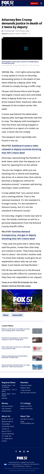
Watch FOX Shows (26, 409)
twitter (20, 451)
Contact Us (5, 429)
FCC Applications (7, 438)
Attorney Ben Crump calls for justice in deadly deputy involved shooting (20, 62)
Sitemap (4, 398)
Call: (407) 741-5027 (26, 419)
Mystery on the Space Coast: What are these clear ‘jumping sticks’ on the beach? (16, 329)
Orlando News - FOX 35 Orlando (8, 386)
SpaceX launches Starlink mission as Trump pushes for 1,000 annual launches (16, 365)
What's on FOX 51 (8, 419)
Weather (24, 382)
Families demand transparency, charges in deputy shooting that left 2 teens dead (19, 235)
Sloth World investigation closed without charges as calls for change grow (15, 338)
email (27, 451)
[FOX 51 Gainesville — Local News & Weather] (8, 3)
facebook (16, 451)
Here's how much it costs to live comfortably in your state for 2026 (16, 347)
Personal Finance (7, 406)
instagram (24, 451)
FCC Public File (6, 436)
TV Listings (25, 403)
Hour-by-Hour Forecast (28, 393)
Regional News (8, 382)
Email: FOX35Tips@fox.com (27, 422)
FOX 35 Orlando (20, 31)
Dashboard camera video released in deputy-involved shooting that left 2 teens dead (21, 149)
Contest (4, 441)
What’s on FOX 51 (26, 406)
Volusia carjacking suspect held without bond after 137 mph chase (14, 357)
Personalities (6, 424)
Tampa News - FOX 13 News (9, 390)
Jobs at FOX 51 (6, 431)
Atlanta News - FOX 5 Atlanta (9, 395)
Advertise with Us (7, 421)
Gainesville (17, 315)
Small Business (7, 411)
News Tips (25, 416)
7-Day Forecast (25, 390)
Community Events (8, 426)
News (27, 31)
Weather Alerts (25, 388)
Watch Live (34, 3)
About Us (6, 416)
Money (5, 403)
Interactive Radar (26, 385)
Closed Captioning (8, 434)
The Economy (6, 409)
